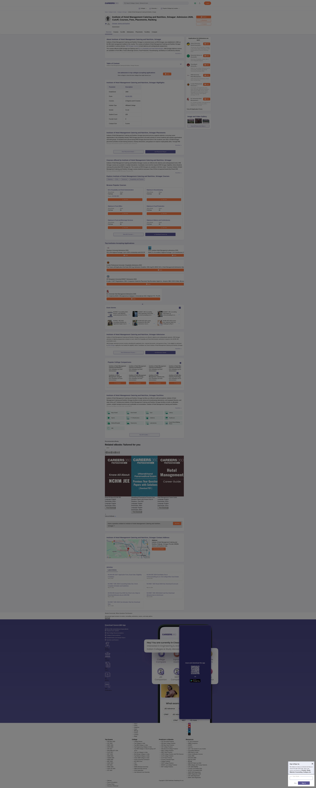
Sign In (304, 783)
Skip (295, 783)
